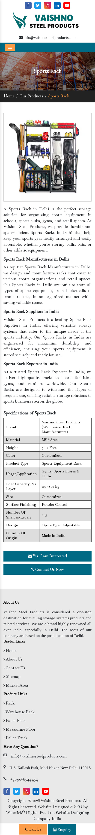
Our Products (31, 96)
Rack (10, 703)
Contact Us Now (49, 569)
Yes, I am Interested (49, 556)
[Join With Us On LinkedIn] (57, 5)
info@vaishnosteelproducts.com (50, 37)
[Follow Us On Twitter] (37, 5)
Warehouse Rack (20, 711)
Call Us (34, 829)
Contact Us (15, 667)
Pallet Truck (16, 737)
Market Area (16, 685)
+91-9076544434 (24, 779)
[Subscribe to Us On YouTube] (66, 5)
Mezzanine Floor (20, 729)
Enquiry (63, 829)
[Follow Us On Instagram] (47, 5)
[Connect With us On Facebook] (28, 5)
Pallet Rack (15, 720)
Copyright (17, 800)
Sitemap (13, 676)
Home (9, 96)
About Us (13, 659)
